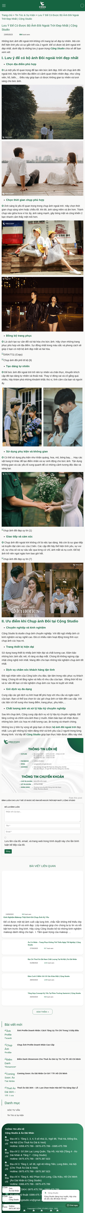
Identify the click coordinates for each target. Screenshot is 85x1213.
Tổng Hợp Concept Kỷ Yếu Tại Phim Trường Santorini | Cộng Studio (54, 993)
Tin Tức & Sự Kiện (25, 15)
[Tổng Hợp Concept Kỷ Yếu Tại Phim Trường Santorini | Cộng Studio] (14, 998)
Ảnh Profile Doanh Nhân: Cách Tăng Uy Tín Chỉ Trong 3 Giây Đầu (48, 1030)
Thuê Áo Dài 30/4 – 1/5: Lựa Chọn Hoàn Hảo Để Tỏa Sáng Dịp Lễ (47, 1088)
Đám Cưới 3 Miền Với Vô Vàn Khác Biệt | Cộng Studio (49, 976)
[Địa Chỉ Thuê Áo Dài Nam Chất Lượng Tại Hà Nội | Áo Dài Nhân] (14, 964)
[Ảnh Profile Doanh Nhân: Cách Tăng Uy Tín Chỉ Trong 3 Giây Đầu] (10, 1034)
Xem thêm (41, 1012)
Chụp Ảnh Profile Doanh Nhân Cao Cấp (35, 1045)
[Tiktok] (53, 1211)
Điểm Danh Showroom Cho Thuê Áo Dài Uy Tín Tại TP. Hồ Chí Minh (49, 1059)
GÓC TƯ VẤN (13, 1110)
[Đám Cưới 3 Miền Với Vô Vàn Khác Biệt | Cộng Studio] (14, 981)
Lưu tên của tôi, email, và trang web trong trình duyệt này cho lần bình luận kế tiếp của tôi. (42, 843)
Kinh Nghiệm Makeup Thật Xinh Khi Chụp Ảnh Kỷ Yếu (26, 917)
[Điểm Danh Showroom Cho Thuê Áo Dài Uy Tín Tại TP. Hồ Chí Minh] (10, 1063)
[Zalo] (59, 1211)
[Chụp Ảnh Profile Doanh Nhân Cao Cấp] (10, 1048)
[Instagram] (45, 1211)
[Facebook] (28, 1211)
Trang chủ (7, 15)
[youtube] (36, 1211)
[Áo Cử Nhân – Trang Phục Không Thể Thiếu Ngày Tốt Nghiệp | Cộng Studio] (14, 947)
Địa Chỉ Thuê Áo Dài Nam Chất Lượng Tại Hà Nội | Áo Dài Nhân (52, 959)
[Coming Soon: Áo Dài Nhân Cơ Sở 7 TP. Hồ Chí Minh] (10, 1077)
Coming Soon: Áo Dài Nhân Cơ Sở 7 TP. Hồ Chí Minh (42, 1073)
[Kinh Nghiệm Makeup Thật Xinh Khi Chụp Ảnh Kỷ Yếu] (42, 891)
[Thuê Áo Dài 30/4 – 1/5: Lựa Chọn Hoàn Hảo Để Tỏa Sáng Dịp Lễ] (10, 1091)
